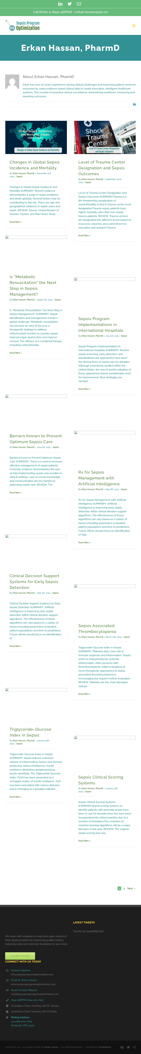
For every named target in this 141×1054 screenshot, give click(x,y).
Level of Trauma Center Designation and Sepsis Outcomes (101, 168)
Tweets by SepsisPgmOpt (88, 931)
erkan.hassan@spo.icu (92, 12)
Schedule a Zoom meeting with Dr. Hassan (35, 1005)
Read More (15, 222)
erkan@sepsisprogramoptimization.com (33, 984)
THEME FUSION (51, 1047)
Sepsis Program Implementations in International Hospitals (100, 324)
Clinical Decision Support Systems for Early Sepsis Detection (34, 582)
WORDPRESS (105, 1047)
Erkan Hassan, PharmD (24, 173)
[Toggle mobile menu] (134, 26)
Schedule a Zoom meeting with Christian (34, 1011)
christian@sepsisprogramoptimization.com (35, 994)
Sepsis (19, 176)
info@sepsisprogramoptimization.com (32, 974)
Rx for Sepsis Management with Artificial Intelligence (99, 478)
